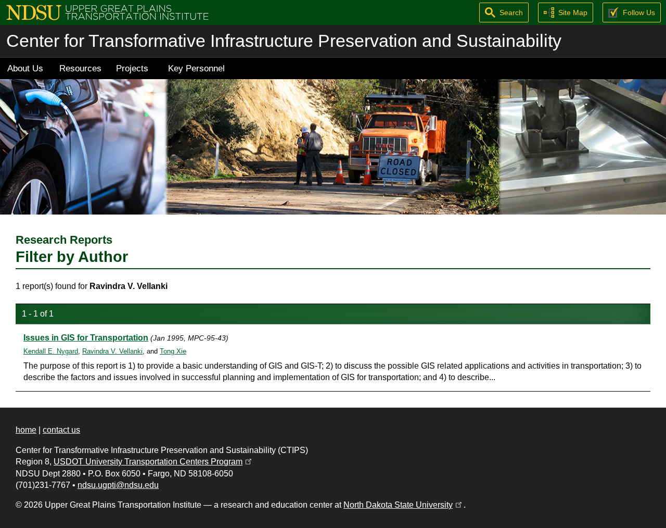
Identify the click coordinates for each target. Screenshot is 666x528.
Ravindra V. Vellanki (112, 351)
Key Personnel (196, 68)
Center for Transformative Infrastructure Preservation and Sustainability (283, 41)
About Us (25, 68)
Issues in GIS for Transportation (85, 337)
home (26, 429)
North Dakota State (403, 504)
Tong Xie (173, 351)
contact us (61, 429)
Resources (80, 68)
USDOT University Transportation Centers (153, 461)
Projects (132, 68)
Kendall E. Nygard (50, 351)
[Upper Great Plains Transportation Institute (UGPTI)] (107, 11)
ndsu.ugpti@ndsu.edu (118, 485)
